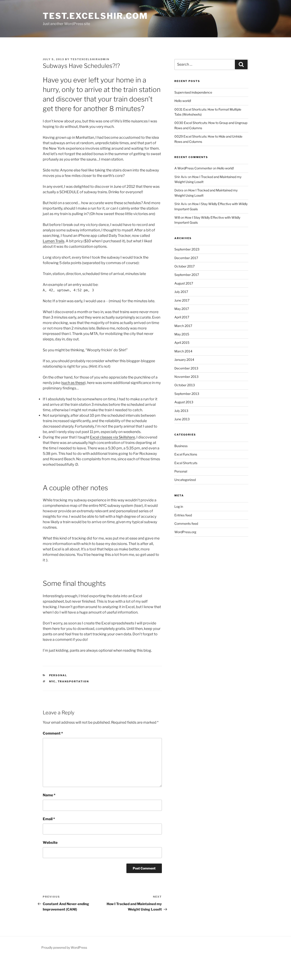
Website (50, 842)
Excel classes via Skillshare (112, 437)
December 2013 (186, 368)
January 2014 (184, 359)
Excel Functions (185, 454)
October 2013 (184, 385)
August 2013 (183, 402)
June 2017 (181, 300)
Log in (178, 506)
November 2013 (186, 377)
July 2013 (181, 411)
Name (49, 795)
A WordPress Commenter (193, 168)
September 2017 (186, 275)
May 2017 (181, 309)
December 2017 (186, 258)
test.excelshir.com (95, 16)
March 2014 (183, 351)
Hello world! (182, 101)
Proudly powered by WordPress (64, 947)
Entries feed (183, 515)
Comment (53, 733)
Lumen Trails (53, 241)
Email (49, 819)
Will (177, 217)
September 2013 (186, 394)
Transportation (73, 681)
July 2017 (181, 292)
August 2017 (183, 283)
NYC (52, 681)
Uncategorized (185, 480)
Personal (58, 675)
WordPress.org (185, 532)
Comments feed (186, 523)
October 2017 (184, 266)
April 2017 (181, 317)
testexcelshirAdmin (89, 59)
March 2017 (183, 326)
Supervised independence (193, 92)
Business (181, 446)
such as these (73, 383)
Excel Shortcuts (185, 463)
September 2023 (186, 249)
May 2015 (181, 334)
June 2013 (182, 419)
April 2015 (181, 342)
